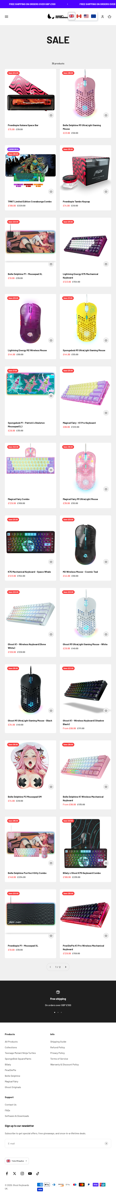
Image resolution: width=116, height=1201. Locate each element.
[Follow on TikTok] (38, 1173)
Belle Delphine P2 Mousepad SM (25, 796)
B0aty (8, 1064)
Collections (11, 1047)
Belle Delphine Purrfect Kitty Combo (27, 872)
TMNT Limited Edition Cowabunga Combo (30, 201)
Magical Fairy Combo (18, 499)
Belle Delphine (12, 1075)
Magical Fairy (11, 1081)
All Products (11, 1041)
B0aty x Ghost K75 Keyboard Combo (82, 872)
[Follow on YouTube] (30, 1173)
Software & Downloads (17, 1115)
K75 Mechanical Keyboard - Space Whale (29, 571)
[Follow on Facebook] (7, 1173)
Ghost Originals (13, 1087)
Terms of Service (59, 1058)
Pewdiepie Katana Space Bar (23, 125)
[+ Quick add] (51, 115)
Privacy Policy (57, 1052)
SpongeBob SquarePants (18, 1058)
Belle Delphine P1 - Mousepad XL (25, 273)
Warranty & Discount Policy (64, 1064)
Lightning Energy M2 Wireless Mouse (27, 350)
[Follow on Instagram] (22, 1173)
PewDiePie (10, 1070)
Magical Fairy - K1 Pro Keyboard (79, 422)
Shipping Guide (58, 1041)
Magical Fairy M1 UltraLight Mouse (80, 499)
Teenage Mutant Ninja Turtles (20, 1052)
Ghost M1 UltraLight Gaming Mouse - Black (30, 720)
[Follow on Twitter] (15, 1173)
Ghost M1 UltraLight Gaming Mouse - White (85, 644)
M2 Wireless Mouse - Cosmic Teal (80, 571)
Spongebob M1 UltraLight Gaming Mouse (84, 350)
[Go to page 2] (65, 967)
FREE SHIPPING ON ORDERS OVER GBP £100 (26, 4)
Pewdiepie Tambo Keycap (76, 201)
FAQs (7, 1110)
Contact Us (10, 1104)
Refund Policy (57, 1047)
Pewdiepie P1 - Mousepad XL (23, 945)
